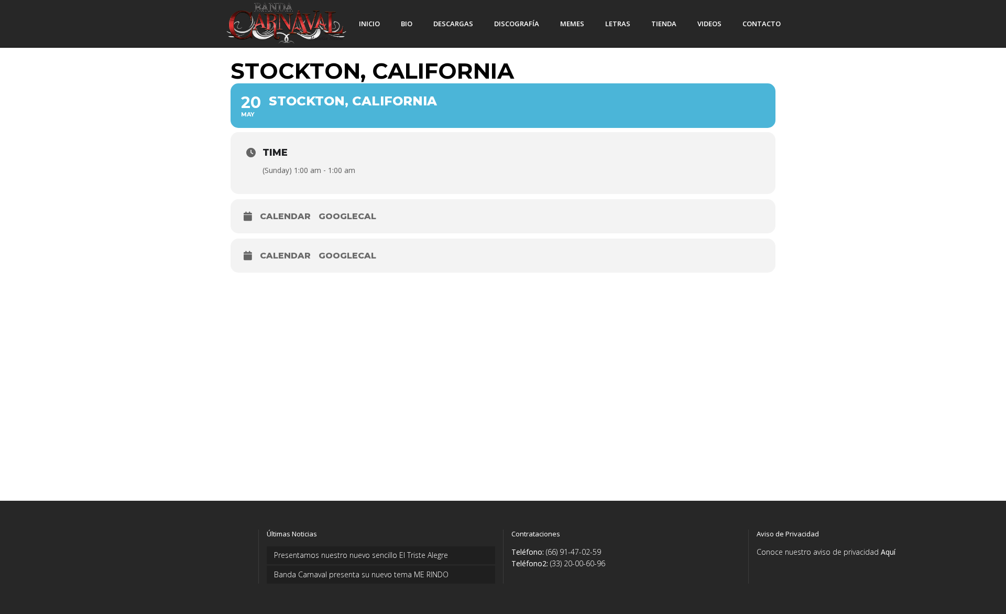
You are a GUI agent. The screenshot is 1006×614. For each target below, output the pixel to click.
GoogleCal (347, 216)
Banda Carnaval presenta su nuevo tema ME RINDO (361, 574)
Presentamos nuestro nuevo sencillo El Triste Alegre (361, 555)
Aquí (888, 552)
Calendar (285, 216)
